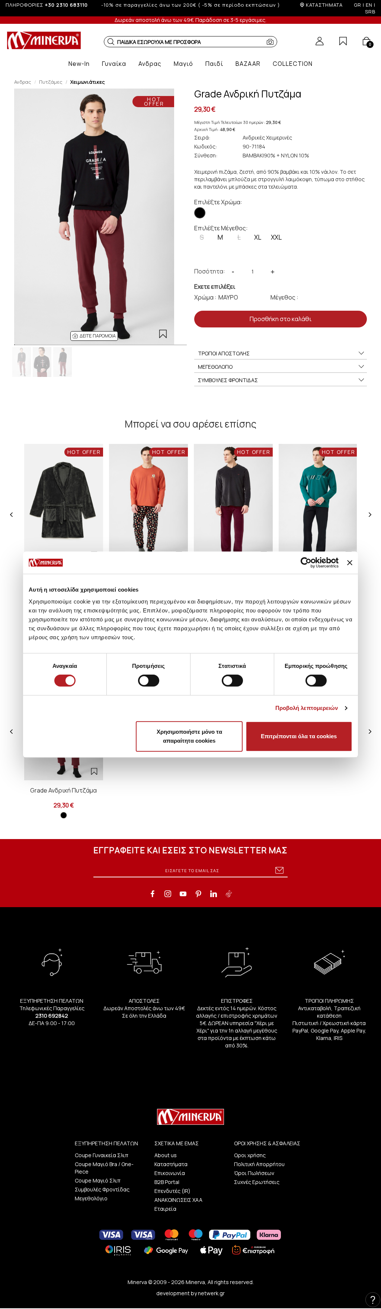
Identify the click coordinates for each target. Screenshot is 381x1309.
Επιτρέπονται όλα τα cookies (299, 736)
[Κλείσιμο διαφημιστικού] (349, 562)
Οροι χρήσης (250, 1155)
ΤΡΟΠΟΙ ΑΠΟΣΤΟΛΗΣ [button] (224, 353)
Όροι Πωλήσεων (254, 1173)
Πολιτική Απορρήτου (259, 1164)
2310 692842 (51, 1015)
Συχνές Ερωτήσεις (256, 1181)
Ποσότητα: (209, 271)
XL (257, 237)
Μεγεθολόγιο (91, 1198)
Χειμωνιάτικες (87, 82)
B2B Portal (166, 1181)
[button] (111, 41)
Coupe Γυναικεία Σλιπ (101, 1155)
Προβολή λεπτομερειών (306, 708)
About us (165, 1155)
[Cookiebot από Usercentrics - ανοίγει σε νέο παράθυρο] (306, 562)
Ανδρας (22, 82)
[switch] (148, 680)
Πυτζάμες (51, 82)
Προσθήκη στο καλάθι (280, 319)
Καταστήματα (171, 1164)
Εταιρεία (165, 1208)
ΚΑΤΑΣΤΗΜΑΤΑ (324, 4)
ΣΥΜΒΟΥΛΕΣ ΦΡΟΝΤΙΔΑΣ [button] (228, 380)
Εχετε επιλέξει (214, 286)
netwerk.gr (211, 1293)
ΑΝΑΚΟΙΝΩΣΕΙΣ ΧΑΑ (178, 1199)
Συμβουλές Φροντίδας (102, 1189)
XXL (276, 237)
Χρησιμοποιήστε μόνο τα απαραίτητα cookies (189, 736)
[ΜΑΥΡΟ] (199, 212)
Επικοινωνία (169, 1173)
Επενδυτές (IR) (172, 1190)
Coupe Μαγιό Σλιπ (98, 1180)
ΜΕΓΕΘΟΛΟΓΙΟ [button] (215, 366)
